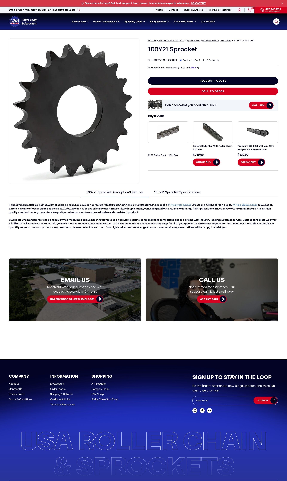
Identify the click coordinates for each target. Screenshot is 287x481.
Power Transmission (171, 40)
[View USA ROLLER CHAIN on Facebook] (202, 410)
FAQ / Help (97, 394)
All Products (98, 384)
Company (19, 376)
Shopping (101, 376)
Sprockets (193, 40)
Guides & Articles (60, 399)
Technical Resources (62, 404)
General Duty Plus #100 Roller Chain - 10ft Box (213, 147)
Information (64, 376)
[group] (143, 3)
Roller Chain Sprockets (216, 40)
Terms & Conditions (20, 399)
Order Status (58, 389)
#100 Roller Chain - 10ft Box (163, 155)
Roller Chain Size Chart (104, 399)
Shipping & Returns (61, 394)
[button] (276, 21)
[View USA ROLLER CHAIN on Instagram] (194, 410)
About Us (14, 384)
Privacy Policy (17, 394)
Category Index (100, 389)
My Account (57, 384)
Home (152, 40)
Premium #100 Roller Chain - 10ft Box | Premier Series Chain (256, 147)
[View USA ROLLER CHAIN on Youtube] (209, 410)
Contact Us (15, 389)
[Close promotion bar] (282, 3)
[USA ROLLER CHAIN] (23, 21)
